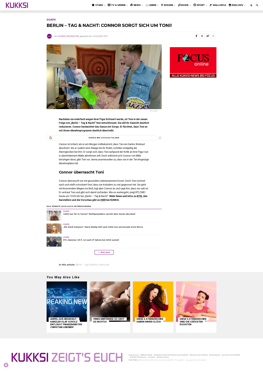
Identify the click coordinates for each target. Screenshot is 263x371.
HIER (103, 199)
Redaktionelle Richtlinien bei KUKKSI (171, 355)
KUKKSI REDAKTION (68, 36)
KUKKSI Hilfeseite (138, 357)
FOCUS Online (160, 360)
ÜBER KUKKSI (146, 355)
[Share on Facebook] (196, 35)
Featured (104, 265)
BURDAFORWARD (146, 360)
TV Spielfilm (179, 360)
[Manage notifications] (6, 365)
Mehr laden (105, 252)
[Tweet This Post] (202, 35)
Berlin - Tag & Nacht (87, 265)
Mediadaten (214, 355)
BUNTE (170, 360)
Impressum (134, 355)
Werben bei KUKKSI (199, 355)
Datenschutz (163, 357)
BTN (139, 196)
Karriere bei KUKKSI (231, 355)
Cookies (151, 357)
